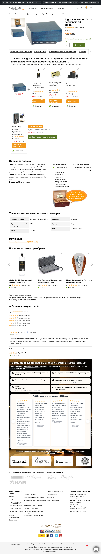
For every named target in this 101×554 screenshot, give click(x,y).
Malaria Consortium (45, 544)
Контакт (11, 496)
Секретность (13, 520)
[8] (73, 28)
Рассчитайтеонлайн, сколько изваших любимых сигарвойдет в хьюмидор (76, 195)
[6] (71, 28)
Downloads (83, 51)
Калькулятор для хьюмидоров (33, 515)
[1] (35, 92)
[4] (40, 92)
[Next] (90, 51)
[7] (72, 28)
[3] (39, 92)
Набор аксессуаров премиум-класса (72, 84)
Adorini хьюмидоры (30, 300)
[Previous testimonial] (13, 421)
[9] (74, 28)
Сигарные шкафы (75, 297)
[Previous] (10, 51)
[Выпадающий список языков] (88, 545)
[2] (68, 28)
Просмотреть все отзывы (78, 511)
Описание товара (40, 51)
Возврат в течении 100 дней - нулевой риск (72, 373)
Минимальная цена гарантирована (68, 380)
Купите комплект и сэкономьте (21, 51)
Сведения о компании (31, 508)
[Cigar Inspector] (63, 461)
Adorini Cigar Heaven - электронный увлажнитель (55, 84)
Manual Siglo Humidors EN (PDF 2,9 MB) (23, 242)
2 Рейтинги (80, 27)
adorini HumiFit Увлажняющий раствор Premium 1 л (38, 86)
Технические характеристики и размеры (62, 51)
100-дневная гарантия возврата (34, 497)
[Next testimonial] (88, 421)
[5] (42, 92)
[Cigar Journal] (41, 461)
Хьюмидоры (15, 300)
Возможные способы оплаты (33, 505)
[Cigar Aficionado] (19, 461)
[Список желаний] (90, 9)
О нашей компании (30, 494)
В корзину (79, 45)
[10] (22, 312)
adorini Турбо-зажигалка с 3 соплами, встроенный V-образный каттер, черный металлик (18, 130)
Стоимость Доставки (15, 508)
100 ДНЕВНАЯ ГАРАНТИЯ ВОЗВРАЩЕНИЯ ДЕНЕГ (60, 2)
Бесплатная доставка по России (23, 2)
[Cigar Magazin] (85, 461)
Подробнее (60, 8)
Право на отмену (29, 503)
